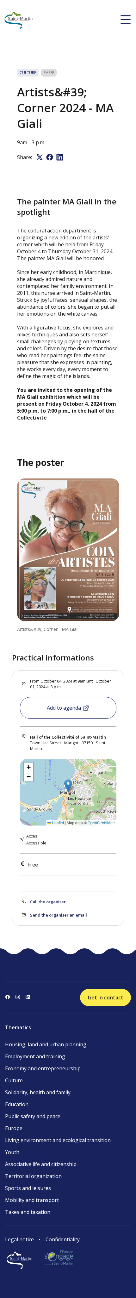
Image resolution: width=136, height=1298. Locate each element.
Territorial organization (33, 1176)
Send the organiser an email (58, 915)
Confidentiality (63, 1239)
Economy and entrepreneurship (43, 1068)
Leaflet (57, 822)
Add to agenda (64, 707)
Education (16, 1104)
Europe (13, 1128)
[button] (68, 785)
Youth (12, 1152)
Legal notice (19, 1239)
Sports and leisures (28, 1188)
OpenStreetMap (101, 822)
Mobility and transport (32, 1200)
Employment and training (35, 1056)
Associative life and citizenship (41, 1164)
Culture (14, 1080)
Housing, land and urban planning (45, 1044)
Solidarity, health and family (38, 1092)
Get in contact (105, 997)
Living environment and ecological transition (58, 1140)
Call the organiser (48, 902)
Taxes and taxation (27, 1212)
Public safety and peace (32, 1116)
